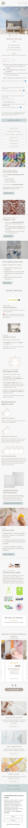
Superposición (14, 140)
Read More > (7, 282)
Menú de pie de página (13, 789)
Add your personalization (11, 107)
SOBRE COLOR (14, 137)
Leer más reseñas (14, 689)
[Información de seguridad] (14, 708)
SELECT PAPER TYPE (8, 99)
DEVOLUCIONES (14, 146)
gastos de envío (7, 55)
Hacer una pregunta (14, 131)
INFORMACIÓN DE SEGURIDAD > (13, 503)
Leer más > (14, 726)
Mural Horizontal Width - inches (13, 81)
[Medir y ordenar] (14, 765)
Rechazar (13, 820)
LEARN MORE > (8, 236)
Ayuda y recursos (14, 785)
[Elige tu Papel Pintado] (14, 737)
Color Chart (17, 112)
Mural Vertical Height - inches (12, 90)
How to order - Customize (14, 134)
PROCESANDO (14, 143)
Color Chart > (8, 193)
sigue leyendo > (9, 554)
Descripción (14, 128)
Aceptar (13, 816)
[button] (13, 685)
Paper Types (6, 105)
